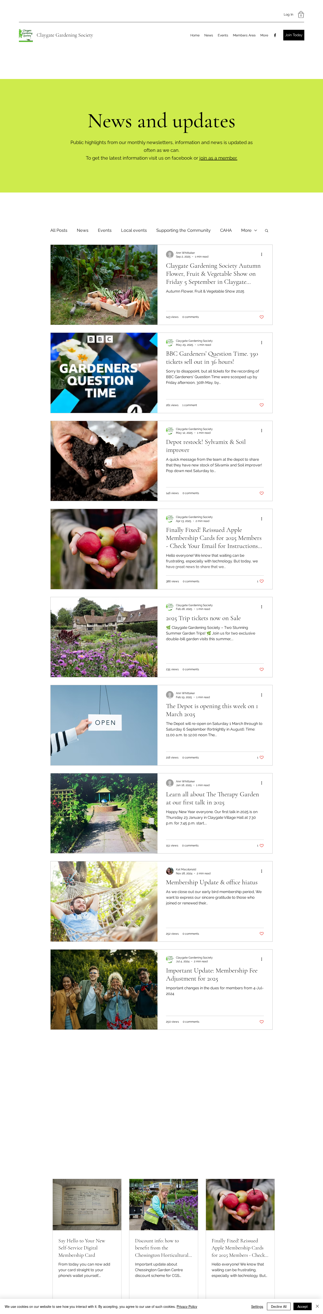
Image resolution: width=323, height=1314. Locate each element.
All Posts (58, 230)
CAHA (226, 230)
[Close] (317, 1306)
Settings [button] (257, 1306)
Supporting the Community (183, 230)
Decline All (279, 1306)
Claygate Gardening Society (65, 35)
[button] (301, 14)
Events (105, 230)
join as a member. (218, 158)
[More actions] (263, 254)
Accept (302, 1306)
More (246, 230)
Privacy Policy (187, 1306)
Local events (134, 230)
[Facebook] (275, 35)
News (82, 230)
